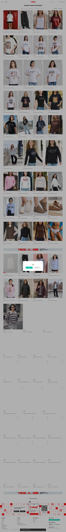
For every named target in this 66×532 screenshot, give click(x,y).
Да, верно (29, 267)
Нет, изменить (37, 267)
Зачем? (29, 529)
